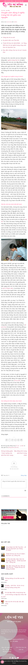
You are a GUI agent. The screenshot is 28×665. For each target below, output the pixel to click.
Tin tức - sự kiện (5, 10)
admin (15, 21)
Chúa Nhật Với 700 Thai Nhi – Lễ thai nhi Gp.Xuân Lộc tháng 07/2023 (16, 548)
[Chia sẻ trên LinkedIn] (21, 440)
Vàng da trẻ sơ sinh (9, 37)
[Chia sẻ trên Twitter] (12, 440)
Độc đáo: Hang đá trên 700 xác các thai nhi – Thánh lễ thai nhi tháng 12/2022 (15, 567)
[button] (26, 5)
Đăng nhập (24, 475)
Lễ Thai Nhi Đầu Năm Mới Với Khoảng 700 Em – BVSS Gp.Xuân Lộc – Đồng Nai (16, 560)
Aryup (14, 663)
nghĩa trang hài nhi (13, 60)
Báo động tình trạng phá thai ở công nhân (20, 453)
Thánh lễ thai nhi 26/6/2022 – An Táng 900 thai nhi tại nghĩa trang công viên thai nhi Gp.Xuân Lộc (15, 45)
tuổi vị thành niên (7, 288)
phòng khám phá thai (13, 447)
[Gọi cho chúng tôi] (15, 658)
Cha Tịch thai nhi (21, 647)
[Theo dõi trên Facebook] (10, 658)
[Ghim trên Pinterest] (18, 440)
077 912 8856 (14, 641)
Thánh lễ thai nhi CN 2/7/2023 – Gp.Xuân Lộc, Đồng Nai (16, 554)
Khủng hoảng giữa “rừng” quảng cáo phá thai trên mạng (7, 453)
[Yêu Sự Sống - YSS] (13, 5)
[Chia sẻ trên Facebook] (9, 440)
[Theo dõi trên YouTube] (18, 658)
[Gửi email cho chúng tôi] (13, 658)
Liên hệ (21, 649)
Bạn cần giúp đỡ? (7, 647)
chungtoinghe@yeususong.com (14, 639)
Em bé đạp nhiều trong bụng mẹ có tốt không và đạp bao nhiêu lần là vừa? (13, 594)
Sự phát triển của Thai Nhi (11, 40)
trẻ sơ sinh (17, 380)
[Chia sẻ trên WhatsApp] (6, 440)
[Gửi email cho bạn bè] (15, 440)
